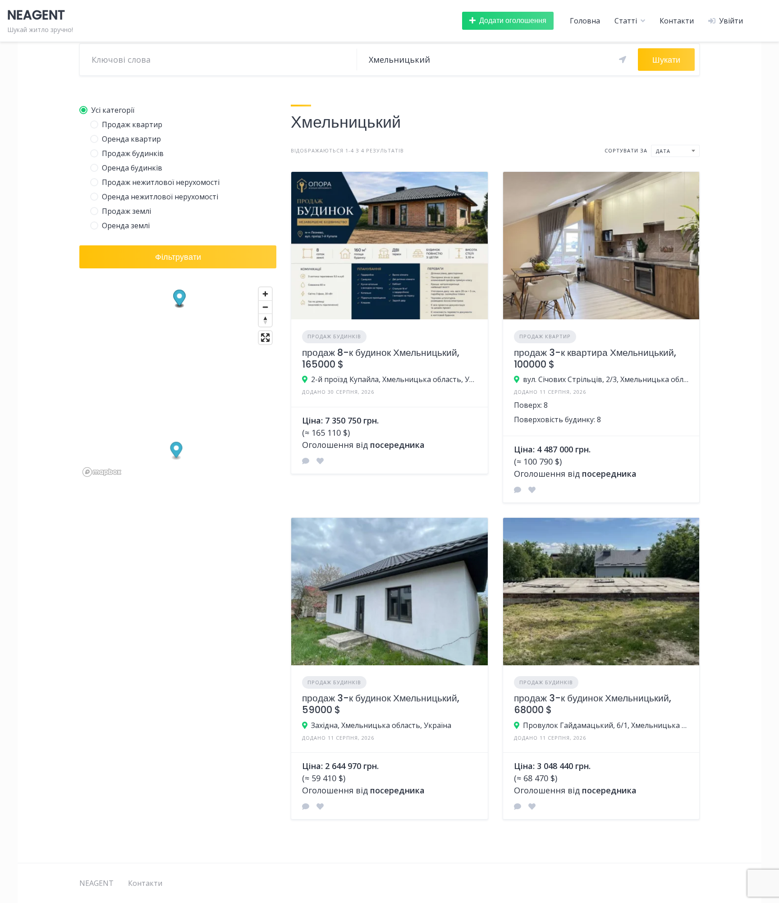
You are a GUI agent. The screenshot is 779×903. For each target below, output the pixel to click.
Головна (585, 21)
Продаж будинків (334, 336)
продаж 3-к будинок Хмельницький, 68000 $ (592, 703)
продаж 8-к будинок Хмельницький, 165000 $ (380, 358)
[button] (176, 451)
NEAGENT (96, 883)
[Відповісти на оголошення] (305, 461)
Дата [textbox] (663, 150)
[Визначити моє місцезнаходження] (622, 59)
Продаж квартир (545, 336)
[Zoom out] (265, 306)
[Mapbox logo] (102, 472)
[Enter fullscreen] (265, 337)
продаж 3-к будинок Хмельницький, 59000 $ (380, 703)
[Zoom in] (265, 293)
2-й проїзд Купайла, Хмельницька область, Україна (394, 379)
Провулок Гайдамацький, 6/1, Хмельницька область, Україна (605, 725)
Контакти (677, 21)
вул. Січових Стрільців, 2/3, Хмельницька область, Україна (605, 379)
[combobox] (675, 151)
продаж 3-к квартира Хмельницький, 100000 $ (595, 358)
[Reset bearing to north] (265, 320)
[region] (177, 381)
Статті (625, 21)
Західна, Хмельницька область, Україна (381, 725)
